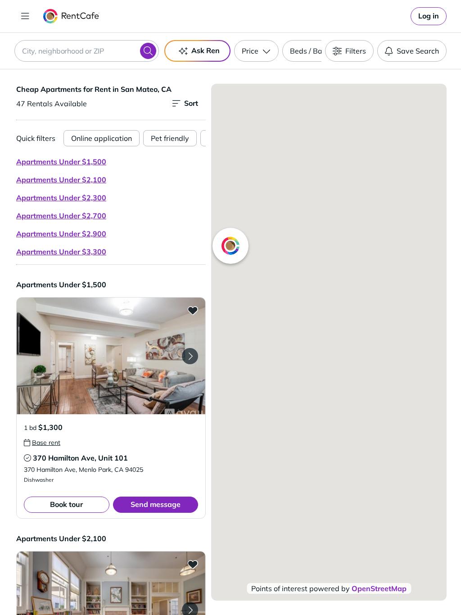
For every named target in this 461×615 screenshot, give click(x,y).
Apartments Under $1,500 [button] (61, 161)
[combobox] (86, 51)
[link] (429, 16)
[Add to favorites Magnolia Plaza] (193, 564)
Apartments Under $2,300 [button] (61, 197)
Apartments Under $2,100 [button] (61, 179)
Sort (191, 103)
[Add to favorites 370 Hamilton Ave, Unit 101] (193, 310)
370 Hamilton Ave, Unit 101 (80, 457)
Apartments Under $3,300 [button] (61, 251)
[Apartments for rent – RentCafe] (71, 16)
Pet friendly (170, 138)
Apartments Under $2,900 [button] (61, 233)
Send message (156, 504)
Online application (101, 138)
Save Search (418, 50)
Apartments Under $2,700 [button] (61, 215)
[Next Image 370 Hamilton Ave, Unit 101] (190, 356)
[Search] (148, 51)
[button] (111, 356)
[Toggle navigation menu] (25, 16)
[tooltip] (42, 442)
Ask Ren (205, 50)
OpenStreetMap (379, 588)
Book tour (66, 504)
